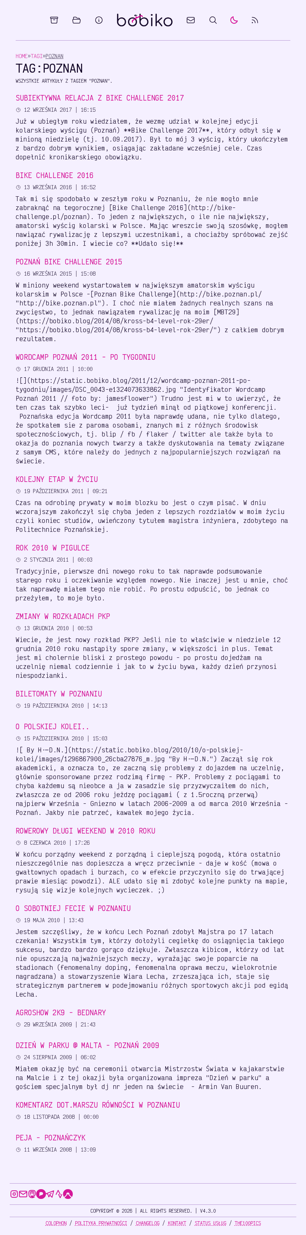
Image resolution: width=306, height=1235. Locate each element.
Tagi (37, 56)
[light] (234, 20)
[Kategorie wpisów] (76, 20)
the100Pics (248, 1223)
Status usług (210, 1223)
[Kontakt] (190, 20)
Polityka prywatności (101, 1223)
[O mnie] (98, 20)
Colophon (56, 1223)
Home (22, 56)
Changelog (147, 1223)
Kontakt (177, 1223)
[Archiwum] (54, 20)
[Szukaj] (213, 20)
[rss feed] (254, 20)
